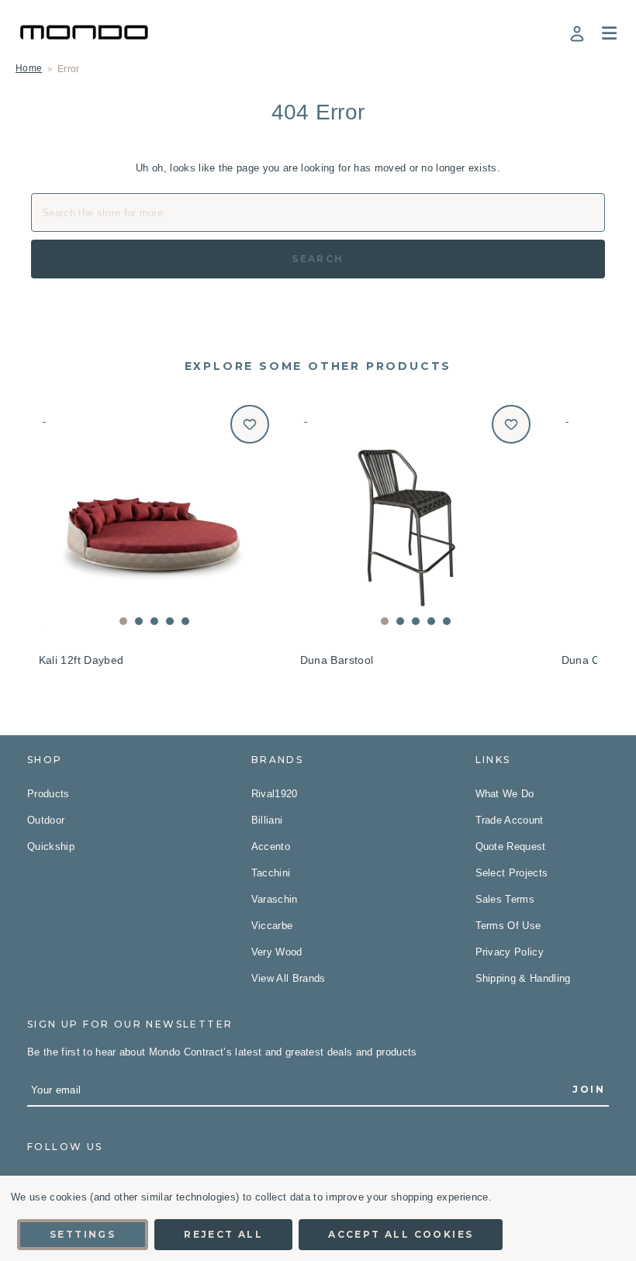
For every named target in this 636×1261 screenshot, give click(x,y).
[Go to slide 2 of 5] (139, 621)
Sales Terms (505, 899)
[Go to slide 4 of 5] (170, 621)
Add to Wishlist (249, 424)
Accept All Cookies (400, 1234)
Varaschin (274, 899)
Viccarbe (272, 925)
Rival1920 (274, 794)
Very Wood (276, 952)
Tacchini (271, 873)
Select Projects (511, 873)
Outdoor (45, 820)
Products (48, 794)
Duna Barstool (337, 660)
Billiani (267, 820)
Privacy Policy (509, 952)
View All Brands (288, 978)
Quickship (50, 846)
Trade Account (509, 820)
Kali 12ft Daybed (81, 660)
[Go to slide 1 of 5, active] (123, 621)
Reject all (223, 1234)
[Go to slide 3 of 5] (154, 621)
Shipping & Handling (523, 978)
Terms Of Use (508, 925)
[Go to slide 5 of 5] (185, 621)
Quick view (154, 519)
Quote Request (510, 846)
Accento (270, 846)
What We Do (504, 794)
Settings (83, 1234)
